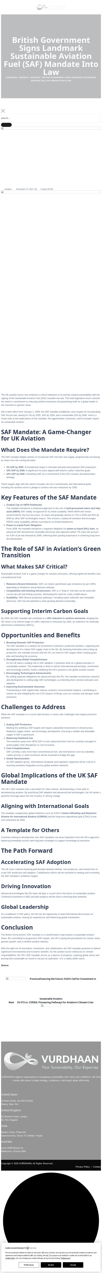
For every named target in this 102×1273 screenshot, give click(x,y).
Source (4, 965)
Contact (97, 1167)
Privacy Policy (83, 1167)
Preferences (29, 1265)
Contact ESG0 (47, 189)
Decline (51, 1265)
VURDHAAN (25, 1163)
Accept (73, 1265)
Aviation (8, 189)
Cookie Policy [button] (10, 1258)
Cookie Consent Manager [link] (14, 1248)
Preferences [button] (65, 1258)
